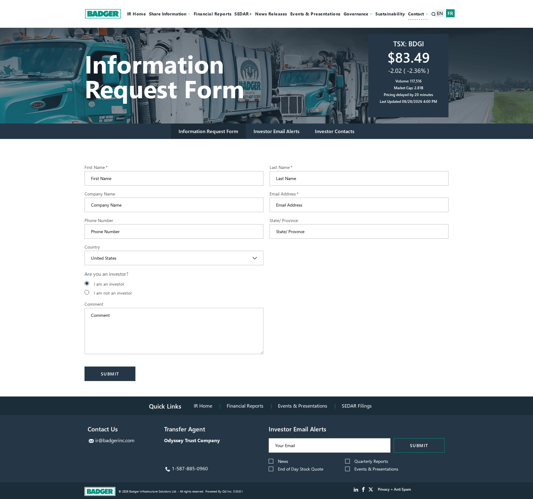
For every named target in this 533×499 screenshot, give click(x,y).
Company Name (100, 194)
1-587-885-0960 (190, 468)
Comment (94, 304)
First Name (96, 167)
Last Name (281, 167)
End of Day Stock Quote (300, 469)
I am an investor (109, 284)
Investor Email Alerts (277, 131)
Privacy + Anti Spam (394, 489)
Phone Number (99, 220)
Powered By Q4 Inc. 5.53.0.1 (224, 491)
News (283, 461)
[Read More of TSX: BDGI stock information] (408, 75)
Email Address (284, 194)
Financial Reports (245, 405)
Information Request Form (208, 131)
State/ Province (284, 220)
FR (450, 13)
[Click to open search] (434, 15)
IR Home (203, 405)
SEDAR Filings (357, 405)
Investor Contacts (334, 131)
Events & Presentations (302, 405)
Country (92, 247)
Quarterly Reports (371, 461)
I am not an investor (113, 293)
